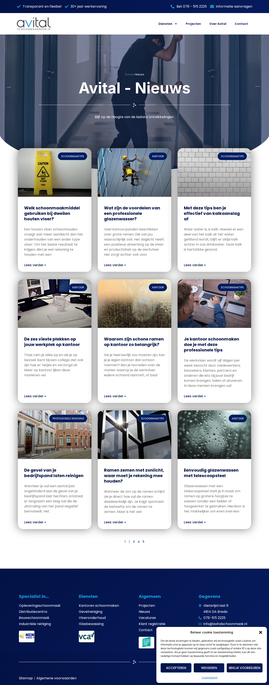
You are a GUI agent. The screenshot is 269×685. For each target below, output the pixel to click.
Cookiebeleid (209, 677)
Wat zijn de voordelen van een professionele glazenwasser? (132, 213)
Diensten (165, 24)
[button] (260, 632)
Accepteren (176, 668)
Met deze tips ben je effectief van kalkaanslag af (212, 213)
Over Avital (217, 24)
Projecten (193, 24)
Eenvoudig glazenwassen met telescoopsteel (211, 473)
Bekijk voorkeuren (244, 668)
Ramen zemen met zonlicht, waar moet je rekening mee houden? (134, 475)
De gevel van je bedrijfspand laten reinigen (53, 473)
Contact (241, 24)
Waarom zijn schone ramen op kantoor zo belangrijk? (134, 341)
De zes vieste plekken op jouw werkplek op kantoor (52, 341)
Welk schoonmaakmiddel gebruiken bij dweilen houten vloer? (52, 213)
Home (129, 74)
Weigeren (209, 668)
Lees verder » (35, 265)
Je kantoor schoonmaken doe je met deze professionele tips (211, 344)
